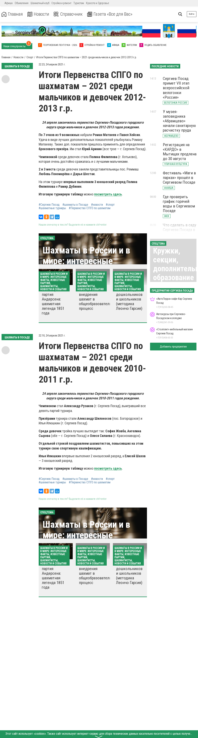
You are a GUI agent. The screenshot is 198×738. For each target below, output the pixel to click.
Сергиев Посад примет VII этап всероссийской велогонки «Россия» (176, 88)
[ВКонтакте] (41, 217)
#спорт (110, 204)
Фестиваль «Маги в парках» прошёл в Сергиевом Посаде (179, 178)
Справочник (71, 14)
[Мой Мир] (57, 217)
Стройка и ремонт (61, 3)
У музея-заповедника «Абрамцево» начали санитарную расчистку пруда (179, 121)
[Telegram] (52, 217)
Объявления (21, 3)
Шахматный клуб (40, 3)
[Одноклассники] (46, 217)
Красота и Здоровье (97, 3)
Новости (41, 14)
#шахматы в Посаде (75, 204)
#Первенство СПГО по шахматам (89, 208)
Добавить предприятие (173, 346)
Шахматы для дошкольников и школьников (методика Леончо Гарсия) (129, 299)
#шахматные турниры (52, 208)
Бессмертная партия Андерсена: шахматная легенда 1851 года (53, 301)
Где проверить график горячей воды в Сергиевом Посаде (179, 203)
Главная (15, 14)
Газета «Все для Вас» (113, 14)
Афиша (8, 3)
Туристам (78, 3)
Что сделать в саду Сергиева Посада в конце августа (179, 230)
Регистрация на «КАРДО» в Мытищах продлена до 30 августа (179, 151)
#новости (97, 204)
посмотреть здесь (108, 194)
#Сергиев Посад (49, 204)
